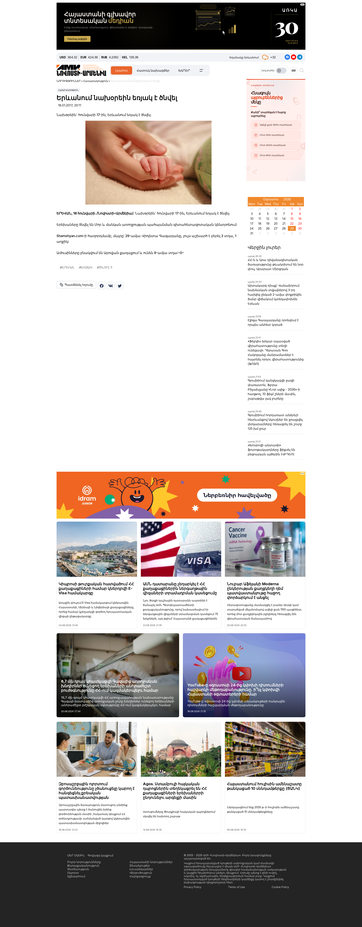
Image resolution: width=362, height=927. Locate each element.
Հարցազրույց (140, 876)
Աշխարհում (76, 876)
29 (292, 228)
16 (299, 218)
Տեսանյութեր (140, 865)
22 (292, 223)
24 (252, 228)
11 (259, 218)
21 (283, 223)
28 (284, 228)
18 (259, 223)
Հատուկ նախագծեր (153, 70)
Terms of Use (236, 887)
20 (276, 223)
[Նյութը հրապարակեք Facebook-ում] (102, 285)
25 (260, 228)
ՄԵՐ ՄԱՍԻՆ (76, 855)
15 (291, 218)
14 (284, 218)
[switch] (281, 71)
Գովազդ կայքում (100, 855)
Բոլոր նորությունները (84, 862)
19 (267, 223)
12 (267, 218)
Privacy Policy (192, 887)
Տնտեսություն (78, 869)
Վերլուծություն (141, 872)
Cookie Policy (280, 887)
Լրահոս (121, 70)
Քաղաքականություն (83, 865)
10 (251, 218)
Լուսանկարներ (141, 869)
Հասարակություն (68, 90)
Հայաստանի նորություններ (151, 862)
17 (251, 223)
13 (275, 218)
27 (276, 228)
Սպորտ (73, 872)
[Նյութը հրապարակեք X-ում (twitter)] (120, 285)
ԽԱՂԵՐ (184, 70)
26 (268, 228)
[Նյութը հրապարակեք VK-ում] (110, 285)
